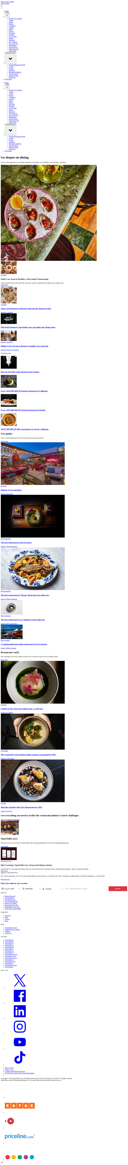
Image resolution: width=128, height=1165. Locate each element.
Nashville (12, 40)
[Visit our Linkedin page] (20, 1018)
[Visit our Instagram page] (20, 1033)
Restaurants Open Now (12, 907)
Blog (6, 917)
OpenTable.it (9, 963)
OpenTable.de (9, 942)
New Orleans (13, 42)
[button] (11, 889)
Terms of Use (9, 1069)
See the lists (4, 441)
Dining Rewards (10, 896)
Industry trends (13, 76)
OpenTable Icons (10, 900)
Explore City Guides (15, 18)
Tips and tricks (13, 74)
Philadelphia (13, 45)
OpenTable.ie (9, 949)
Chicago (11, 27)
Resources (12, 77)
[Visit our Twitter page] (20, 987)
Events (11, 68)
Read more (4, 285)
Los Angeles (13, 36)
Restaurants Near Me (11, 905)
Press (6, 921)
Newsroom (8, 79)
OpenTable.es (9, 943)
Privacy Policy (9, 1068)
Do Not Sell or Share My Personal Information (19, 1073)
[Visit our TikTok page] (20, 1064)
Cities (7, 13)
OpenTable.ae (9, 960)
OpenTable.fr (9, 967)
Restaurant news (10, 53)
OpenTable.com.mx (11, 954)
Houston (11, 35)
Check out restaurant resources (10, 819)
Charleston (12, 26)
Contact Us (8, 933)
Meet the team (5, 879)
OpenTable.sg (9, 951)
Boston (11, 24)
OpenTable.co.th (10, 961)
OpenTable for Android (12, 929)
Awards (11, 67)
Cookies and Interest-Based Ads (15, 1071)
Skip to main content (7, 2)
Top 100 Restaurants (11, 901)
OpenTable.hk (9, 947)
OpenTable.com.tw (11, 965)
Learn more (4, 846)
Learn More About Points (13, 909)
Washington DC (14, 49)
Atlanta (11, 20)
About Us (8, 915)
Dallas (11, 29)
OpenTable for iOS (11, 928)
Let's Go (117, 888)
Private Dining (9, 898)
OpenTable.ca (9, 945)
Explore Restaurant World (17, 65)
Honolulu (12, 33)
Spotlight (11, 70)
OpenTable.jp (9, 940)
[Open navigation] (1, 5)
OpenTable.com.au (11, 958)
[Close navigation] (1, 8)
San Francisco (13, 47)
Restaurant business (15, 72)
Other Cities (12, 51)
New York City (13, 44)
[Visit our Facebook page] (20, 1003)
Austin (11, 22)
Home (7, 11)
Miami (11, 38)
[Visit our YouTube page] (20, 1049)
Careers (7, 919)
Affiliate (7, 931)
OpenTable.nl (9, 952)
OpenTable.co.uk (10, 956)
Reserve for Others (11, 903)
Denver (11, 31)
